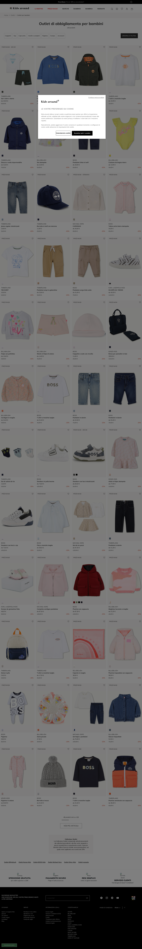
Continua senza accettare (96, 97)
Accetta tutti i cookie (82, 133)
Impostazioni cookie (63, 133)
